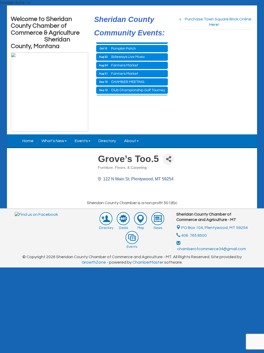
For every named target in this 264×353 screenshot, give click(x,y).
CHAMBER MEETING (127, 80)
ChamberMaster (148, 262)
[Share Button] (168, 159)
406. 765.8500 (193, 235)
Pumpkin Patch (123, 47)
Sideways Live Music (128, 55)
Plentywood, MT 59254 (214, 228)
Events (81, 141)
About (130, 141)
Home (28, 141)
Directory (107, 141)
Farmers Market (124, 63)
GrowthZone (94, 262)
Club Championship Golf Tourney (138, 88)
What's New (53, 141)
